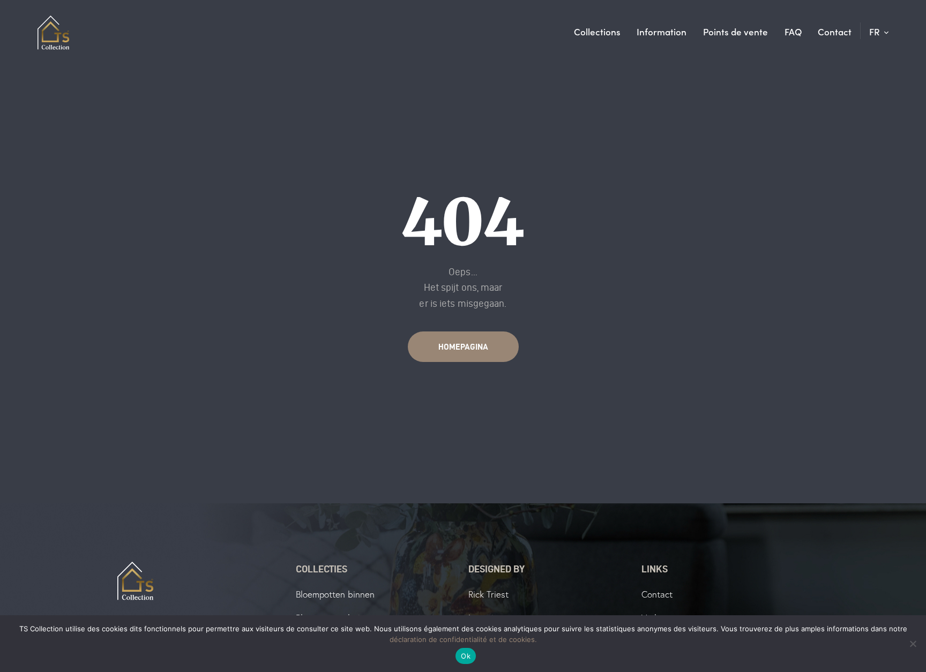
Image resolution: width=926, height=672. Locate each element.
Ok (466, 656)
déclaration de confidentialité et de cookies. (463, 639)
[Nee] (912, 643)
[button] (879, 31)
